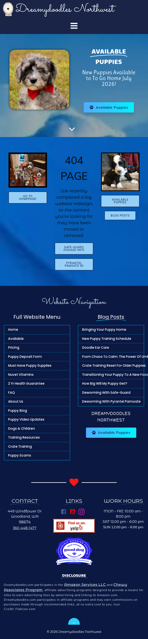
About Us (15, 401)
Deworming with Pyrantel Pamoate (111, 401)
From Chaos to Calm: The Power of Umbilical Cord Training (111, 356)
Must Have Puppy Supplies (29, 365)
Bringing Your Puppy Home (104, 329)
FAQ (11, 392)
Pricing (13, 347)
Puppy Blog (17, 410)
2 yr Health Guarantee (26, 383)
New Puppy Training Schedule (106, 338)
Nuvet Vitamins (21, 374)
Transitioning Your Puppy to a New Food (111, 374)
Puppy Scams (19, 455)
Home (13, 329)
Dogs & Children (21, 428)
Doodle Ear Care (95, 347)
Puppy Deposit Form (25, 356)
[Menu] (74, 26)
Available (16, 338)
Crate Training (20, 446)
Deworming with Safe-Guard (106, 392)
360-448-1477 (24, 528)
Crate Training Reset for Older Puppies (111, 365)
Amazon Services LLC (85, 585)
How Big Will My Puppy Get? (104, 383)
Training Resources (24, 437)
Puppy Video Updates (26, 419)
